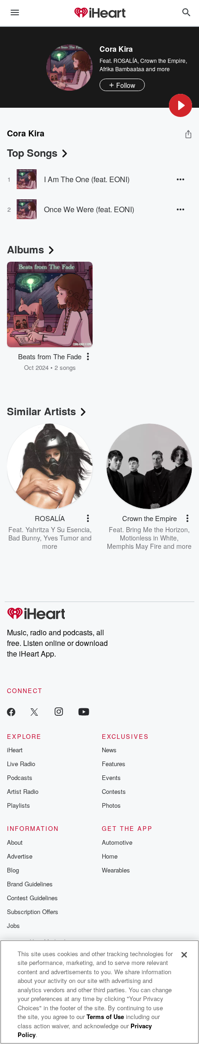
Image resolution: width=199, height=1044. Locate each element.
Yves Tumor (61, 537)
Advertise (19, 856)
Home (110, 856)
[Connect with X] (34, 711)
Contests (114, 791)
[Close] (184, 955)
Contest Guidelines (32, 897)
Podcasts (19, 777)
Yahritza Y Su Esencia (57, 529)
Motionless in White (148, 537)
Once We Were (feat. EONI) (89, 209)
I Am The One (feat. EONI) (87, 179)
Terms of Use (105, 1016)
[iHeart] (99, 13)
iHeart (15, 749)
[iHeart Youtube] (83, 711)
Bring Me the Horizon (157, 529)
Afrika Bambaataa (122, 69)
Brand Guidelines (30, 883)
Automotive (117, 842)
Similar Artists (41, 411)
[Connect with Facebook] (11, 711)
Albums (25, 249)
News (109, 749)
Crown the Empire (163, 60)
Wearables (116, 870)
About (15, 842)
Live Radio (21, 763)
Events (111, 777)
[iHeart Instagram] (59, 711)
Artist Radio (22, 791)
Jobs (13, 925)
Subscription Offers (32, 911)
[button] (180, 105)
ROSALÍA (125, 60)
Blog (13, 870)
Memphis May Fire (134, 546)
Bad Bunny (24, 537)
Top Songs (32, 152)
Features (113, 763)
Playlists (18, 805)
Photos (111, 805)
